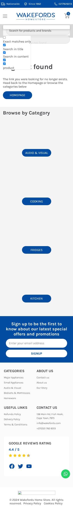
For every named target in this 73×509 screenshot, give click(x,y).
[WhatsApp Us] (65, 473)
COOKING (36, 201)
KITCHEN (36, 298)
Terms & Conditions (15, 424)
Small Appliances (13, 382)
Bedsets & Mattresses (17, 392)
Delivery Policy (12, 419)
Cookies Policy (53, 503)
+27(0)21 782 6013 (46, 428)
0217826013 (65, 3)
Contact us (43, 377)
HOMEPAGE (17, 95)
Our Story (42, 387)
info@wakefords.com (49, 423)
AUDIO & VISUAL (36, 153)
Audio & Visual (12, 387)
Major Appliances (14, 377)
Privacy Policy (32, 503)
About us (42, 382)
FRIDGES (37, 250)
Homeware (10, 398)
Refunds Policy (12, 414)
